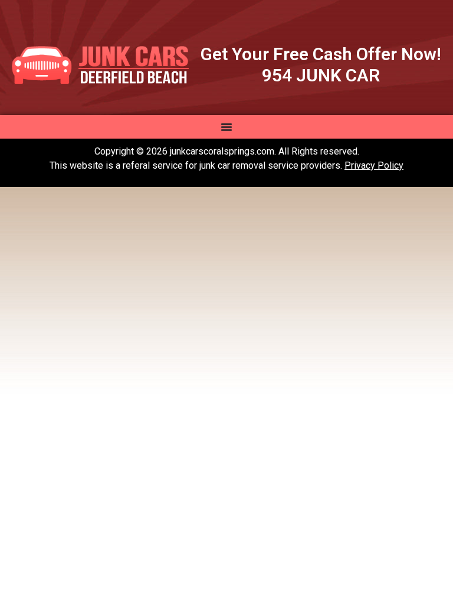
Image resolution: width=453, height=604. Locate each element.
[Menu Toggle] (226, 127)
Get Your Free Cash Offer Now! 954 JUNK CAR (321, 65)
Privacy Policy (373, 165)
